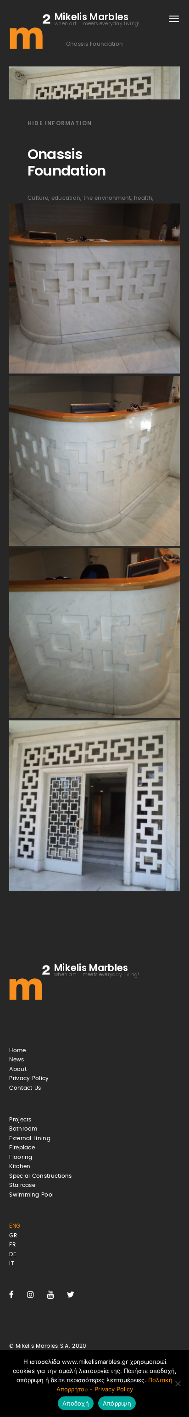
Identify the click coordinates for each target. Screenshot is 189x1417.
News (16, 1059)
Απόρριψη (117, 1403)
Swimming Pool (31, 1194)
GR (13, 1235)
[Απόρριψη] (177, 1383)
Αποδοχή (75, 1403)
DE (12, 1254)
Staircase (22, 1185)
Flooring (20, 1157)
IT (11, 1263)
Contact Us (25, 1088)
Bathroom (23, 1128)
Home (17, 1050)
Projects (20, 1119)
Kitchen (19, 1166)
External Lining (29, 1138)
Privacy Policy (29, 1078)
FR (12, 1244)
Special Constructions (40, 1176)
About (18, 1069)
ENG (14, 1226)
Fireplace (22, 1147)
